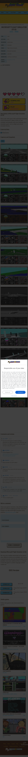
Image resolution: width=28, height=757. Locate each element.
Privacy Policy (11, 388)
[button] (14, 396)
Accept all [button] (20, 392)
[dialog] (14, 379)
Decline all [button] (7, 392)
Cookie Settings (5, 388)
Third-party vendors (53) (19, 378)
